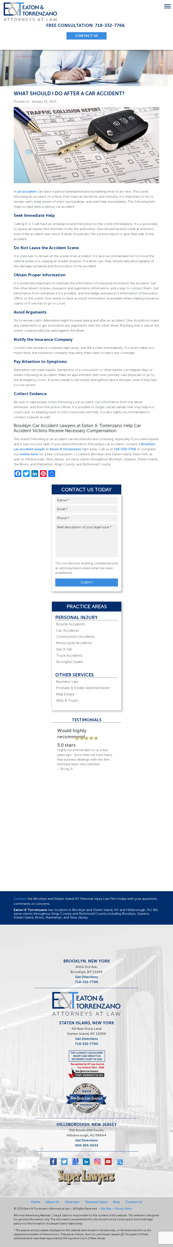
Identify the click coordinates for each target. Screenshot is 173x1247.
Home (35, 1202)
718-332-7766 (125, 449)
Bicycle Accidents (70, 624)
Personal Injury (76, 617)
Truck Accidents (69, 655)
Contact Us (134, 1202)
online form (29, 454)
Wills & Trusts (67, 700)
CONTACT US (86, 36)
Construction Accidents (75, 636)
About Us (52, 1202)
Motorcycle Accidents (74, 643)
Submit (87, 582)
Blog (116, 1202)
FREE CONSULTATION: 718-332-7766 (85, 25)
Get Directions (86, 977)
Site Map (106, 1208)
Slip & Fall (64, 649)
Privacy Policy (123, 1208)
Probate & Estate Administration (83, 688)
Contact (20, 899)
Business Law (67, 681)
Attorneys (72, 1202)
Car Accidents (67, 630)
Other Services (74, 675)
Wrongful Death (69, 662)
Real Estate (65, 694)
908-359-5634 (86, 1145)
